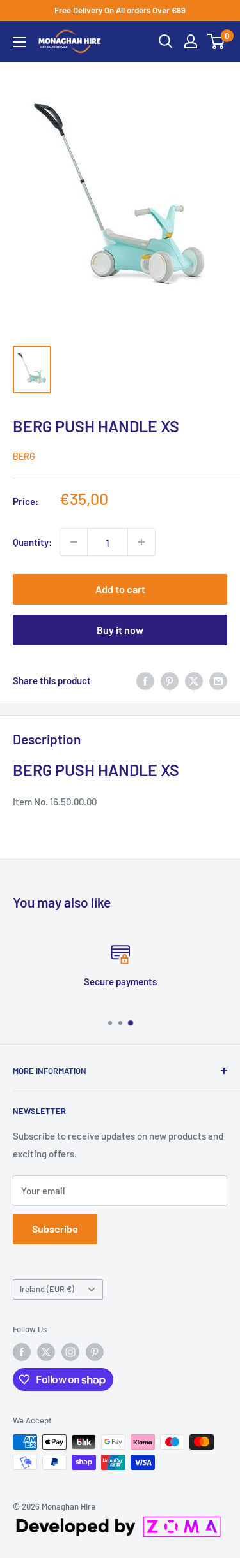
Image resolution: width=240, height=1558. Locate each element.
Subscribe (55, 1229)
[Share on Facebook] (145, 680)
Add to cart (120, 589)
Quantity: (32, 542)
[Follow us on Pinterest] (95, 1352)
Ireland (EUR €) (47, 1289)
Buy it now (120, 630)
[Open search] (166, 41)
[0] (217, 41)
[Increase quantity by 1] (141, 542)
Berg (24, 456)
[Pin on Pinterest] (170, 680)
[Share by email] (218, 680)
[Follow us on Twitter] (46, 1352)
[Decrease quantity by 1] (73, 542)
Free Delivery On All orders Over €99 (120, 10)
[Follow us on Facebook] (22, 1352)
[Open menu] (19, 42)
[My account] (190, 41)
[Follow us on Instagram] (70, 1352)
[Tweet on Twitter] (194, 680)
